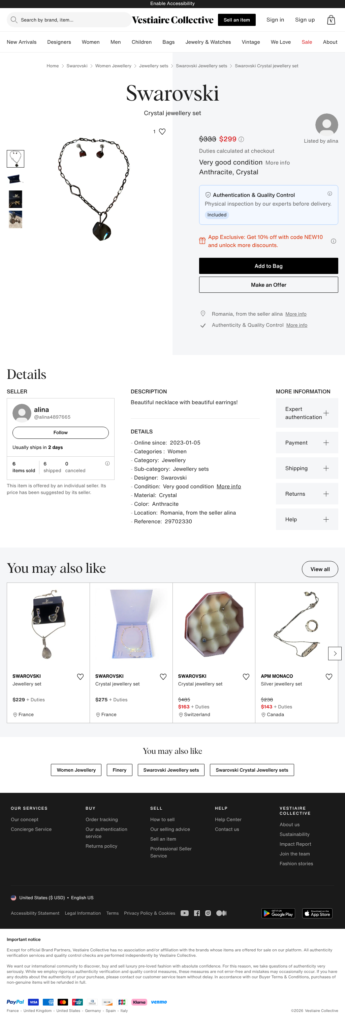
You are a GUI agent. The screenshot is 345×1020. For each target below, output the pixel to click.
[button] (331, 20)
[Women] (105, 42)
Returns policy (101, 846)
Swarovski (77, 66)
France (13, 1010)
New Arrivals (21, 42)
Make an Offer (268, 285)
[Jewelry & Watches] (236, 42)
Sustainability (295, 834)
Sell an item (237, 19)
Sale (307, 42)
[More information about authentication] (330, 193)
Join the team (295, 853)
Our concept (24, 819)
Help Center (228, 819)
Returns (295, 494)
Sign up (305, 19)
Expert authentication (303, 413)
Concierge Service (31, 829)
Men (116, 42)
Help (291, 519)
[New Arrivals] (41, 42)
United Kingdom (38, 1010)
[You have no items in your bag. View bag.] (331, 20)
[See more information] (333, 241)
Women (91, 42)
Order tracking (102, 819)
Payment (296, 442)
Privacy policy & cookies (149, 913)
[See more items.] (335, 653)
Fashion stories (296, 863)
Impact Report (295, 844)
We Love (281, 42)
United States (69, 1010)
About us (290, 824)
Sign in (275, 19)
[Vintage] (265, 42)
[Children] (157, 42)
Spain (111, 1010)
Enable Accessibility (172, 3)
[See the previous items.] (10, 653)
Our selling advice (170, 829)
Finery (119, 770)
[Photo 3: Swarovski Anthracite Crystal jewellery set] (15, 199)
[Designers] (76, 42)
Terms (112, 913)
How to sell (162, 819)
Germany (93, 1010)
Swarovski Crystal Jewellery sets (252, 770)
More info (277, 163)
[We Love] (296, 42)
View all (320, 569)
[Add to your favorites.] (80, 677)
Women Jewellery (113, 66)
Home (52, 66)
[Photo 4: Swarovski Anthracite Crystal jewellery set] (15, 219)
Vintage (251, 42)
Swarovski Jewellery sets (201, 66)
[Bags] (180, 42)
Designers (59, 42)
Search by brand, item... (47, 19)
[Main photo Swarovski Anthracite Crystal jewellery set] (15, 159)
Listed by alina (321, 141)
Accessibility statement (35, 913)
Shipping (296, 468)
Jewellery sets (153, 66)
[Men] (126, 42)
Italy (124, 1010)
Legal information (83, 913)
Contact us (227, 829)
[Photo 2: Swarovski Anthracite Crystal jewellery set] (15, 179)
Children (142, 42)
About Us (334, 42)
